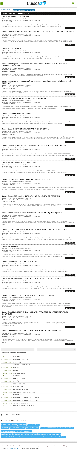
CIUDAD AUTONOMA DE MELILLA (18, 405)
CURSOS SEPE (5, 10)
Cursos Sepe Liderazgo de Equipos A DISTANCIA (20, 428)
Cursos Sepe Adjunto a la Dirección (15, 16)
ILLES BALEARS (13, 386)
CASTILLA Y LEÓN (14, 373)
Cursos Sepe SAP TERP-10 (12, 49)
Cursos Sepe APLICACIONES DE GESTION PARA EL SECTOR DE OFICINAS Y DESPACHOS (38, 32)
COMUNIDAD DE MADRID (16, 359)
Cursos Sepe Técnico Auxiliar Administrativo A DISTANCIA (24, 98)
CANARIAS (11, 376)
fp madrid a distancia (24, 431)
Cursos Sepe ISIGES (10, 246)
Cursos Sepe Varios (33, 425)
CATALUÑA (11, 357)
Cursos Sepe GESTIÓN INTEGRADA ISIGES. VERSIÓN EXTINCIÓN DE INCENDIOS (34, 230)
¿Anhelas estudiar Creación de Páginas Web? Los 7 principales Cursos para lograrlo (31, 434)
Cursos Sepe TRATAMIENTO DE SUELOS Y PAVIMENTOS (56, 428)
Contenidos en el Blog (60, 446)
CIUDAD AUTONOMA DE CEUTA (18, 403)
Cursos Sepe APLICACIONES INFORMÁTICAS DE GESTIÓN (25, 129)
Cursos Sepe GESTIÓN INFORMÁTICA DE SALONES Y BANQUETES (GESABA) (33, 213)
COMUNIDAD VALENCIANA (16, 365)
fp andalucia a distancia (8, 431)
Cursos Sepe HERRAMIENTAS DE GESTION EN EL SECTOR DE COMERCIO (32, 278)
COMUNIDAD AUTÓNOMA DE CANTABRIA (21, 397)
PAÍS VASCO (12, 367)
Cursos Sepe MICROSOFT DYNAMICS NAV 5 (19, 262)
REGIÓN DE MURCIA (14, 384)
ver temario (69, 28)
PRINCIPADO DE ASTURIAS (16, 389)
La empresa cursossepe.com (43, 446)
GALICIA (10, 370)
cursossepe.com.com (13, 448)
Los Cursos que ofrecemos (25, 446)
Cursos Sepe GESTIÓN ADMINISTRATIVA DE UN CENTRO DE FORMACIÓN (31, 196)
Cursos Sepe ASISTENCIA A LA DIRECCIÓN (19, 162)
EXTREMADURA (13, 395)
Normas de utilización (8, 446)
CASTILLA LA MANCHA (15, 378)
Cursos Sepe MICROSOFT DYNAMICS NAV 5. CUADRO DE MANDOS (29, 295)
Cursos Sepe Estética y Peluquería (13, 425)
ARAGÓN (11, 381)
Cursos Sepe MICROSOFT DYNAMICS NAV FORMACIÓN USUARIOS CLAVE (32, 331)
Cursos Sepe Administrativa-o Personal (16, 114)
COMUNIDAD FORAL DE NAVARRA (19, 392)
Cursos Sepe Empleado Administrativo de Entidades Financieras (26, 179)
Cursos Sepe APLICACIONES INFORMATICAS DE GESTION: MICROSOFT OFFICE (34, 146)
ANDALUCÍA (12, 362)
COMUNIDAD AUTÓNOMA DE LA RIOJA (20, 400)
